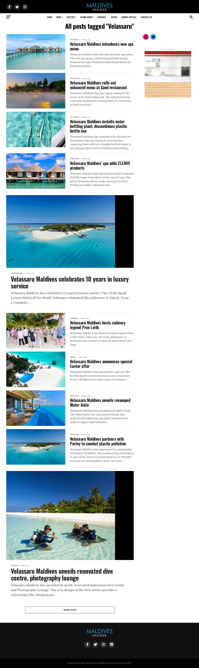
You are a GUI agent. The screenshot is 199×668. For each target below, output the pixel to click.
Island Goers (86, 17)
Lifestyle (70, 17)
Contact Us (146, 17)
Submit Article (129, 17)
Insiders (102, 17)
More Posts (70, 610)
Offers (114, 17)
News (58, 17)
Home (49, 17)
